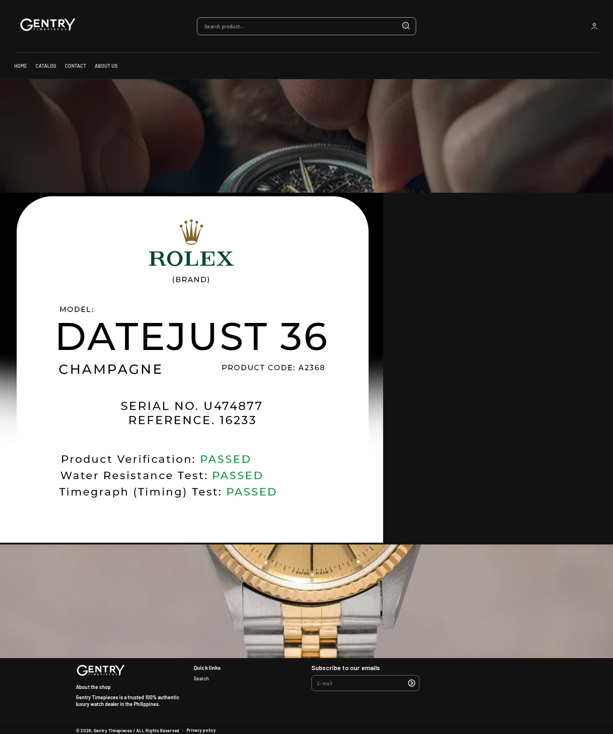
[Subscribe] (411, 683)
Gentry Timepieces (113, 730)
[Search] (406, 26)
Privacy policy (201, 730)
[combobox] (306, 26)
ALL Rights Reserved (158, 730)
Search (201, 678)
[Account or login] (594, 26)
